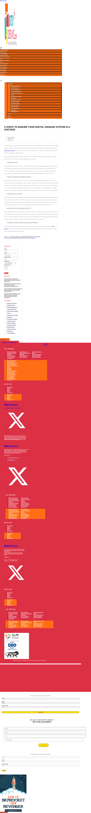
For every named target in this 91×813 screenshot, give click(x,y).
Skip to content (3, 0)
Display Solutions (15, 105)
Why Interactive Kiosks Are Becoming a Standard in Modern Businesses (12, 280)
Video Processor (15, 101)
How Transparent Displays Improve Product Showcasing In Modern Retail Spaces (13, 290)
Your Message (7, 265)
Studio (12, 94)
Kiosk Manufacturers (16, 89)
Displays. (11, 404)
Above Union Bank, (12, 438)
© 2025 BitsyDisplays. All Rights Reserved (12, 407)
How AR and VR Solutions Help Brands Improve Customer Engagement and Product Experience (12, 295)
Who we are (10, 83)
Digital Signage (14, 88)
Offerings (10, 84)
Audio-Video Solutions (16, 93)
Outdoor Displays (15, 108)
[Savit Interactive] (16, 439)
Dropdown (6, 261)
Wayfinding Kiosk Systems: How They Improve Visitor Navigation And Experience (12, 285)
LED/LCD (9, 368)
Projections (13, 110)
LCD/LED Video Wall (16, 96)
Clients (9, 113)
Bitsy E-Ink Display (15, 86)
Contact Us (9, 118)
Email (5, 253)
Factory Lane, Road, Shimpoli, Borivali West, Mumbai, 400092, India (15, 438)
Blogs (9, 116)
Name (5, 249)
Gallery (9, 115)
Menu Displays (14, 106)
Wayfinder (13, 98)
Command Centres (15, 91)
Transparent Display (16, 99)
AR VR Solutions (15, 103)
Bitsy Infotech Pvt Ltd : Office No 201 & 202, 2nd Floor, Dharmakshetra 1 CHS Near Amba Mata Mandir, (15, 437)
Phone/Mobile (7, 257)
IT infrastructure (14, 111)
